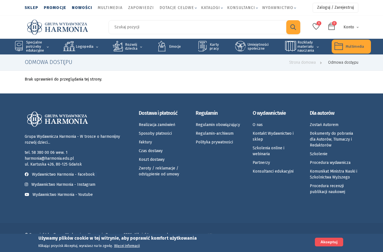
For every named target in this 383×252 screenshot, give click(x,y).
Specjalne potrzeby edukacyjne (35, 46)
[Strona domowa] (58, 27)
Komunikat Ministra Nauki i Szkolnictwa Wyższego (333, 174)
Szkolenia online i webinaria (268, 151)
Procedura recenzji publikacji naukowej (327, 189)
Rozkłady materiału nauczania (305, 46)
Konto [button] (348, 27)
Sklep (31, 8)
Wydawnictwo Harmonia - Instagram (63, 184)
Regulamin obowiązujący (218, 124)
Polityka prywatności (214, 142)
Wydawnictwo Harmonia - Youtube (63, 194)
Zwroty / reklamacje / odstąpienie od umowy (159, 171)
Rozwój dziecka (131, 46)
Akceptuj (329, 242)
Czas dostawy (151, 150)
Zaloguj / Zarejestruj (335, 7)
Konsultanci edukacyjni (273, 171)
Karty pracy (214, 46)
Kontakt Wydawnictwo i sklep (273, 136)
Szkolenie (318, 154)
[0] (316, 28)
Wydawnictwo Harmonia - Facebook (63, 174)
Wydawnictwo (277, 8)
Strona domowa (302, 62)
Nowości (82, 8)
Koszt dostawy (152, 159)
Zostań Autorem (324, 124)
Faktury (145, 142)
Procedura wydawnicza (330, 162)
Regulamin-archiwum (215, 133)
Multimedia (110, 8)
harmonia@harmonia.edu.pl (49, 158)
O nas (258, 124)
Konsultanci (241, 8)
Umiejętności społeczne (258, 46)
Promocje (55, 8)
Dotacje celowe (177, 8)
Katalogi (210, 8)
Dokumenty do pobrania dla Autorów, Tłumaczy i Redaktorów (331, 139)
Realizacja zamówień (157, 124)
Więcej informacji (127, 246)
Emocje (175, 46)
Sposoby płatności (155, 133)
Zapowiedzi (141, 8)
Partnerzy (261, 162)
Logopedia (84, 46)
